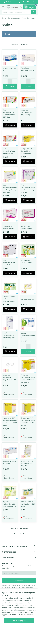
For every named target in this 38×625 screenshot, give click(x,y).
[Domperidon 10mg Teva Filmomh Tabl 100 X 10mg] (10, 100)
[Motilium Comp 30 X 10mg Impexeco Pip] (10, 491)
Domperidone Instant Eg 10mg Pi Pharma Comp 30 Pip (28, 379)
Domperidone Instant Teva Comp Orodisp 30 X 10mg (28, 189)
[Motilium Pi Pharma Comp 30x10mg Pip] (28, 286)
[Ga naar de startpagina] (12, 7)
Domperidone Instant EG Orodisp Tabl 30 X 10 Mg (10, 422)
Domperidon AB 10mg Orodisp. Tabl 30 (27, 114)
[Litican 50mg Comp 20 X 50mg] (10, 451)
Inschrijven (19, 580)
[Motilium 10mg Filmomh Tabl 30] (28, 250)
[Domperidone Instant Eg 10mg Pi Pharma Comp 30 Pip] (28, 365)
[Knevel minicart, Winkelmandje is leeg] (26, 7)
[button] (19, 34)
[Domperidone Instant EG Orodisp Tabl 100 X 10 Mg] (28, 408)
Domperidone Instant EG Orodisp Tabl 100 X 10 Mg (28, 422)
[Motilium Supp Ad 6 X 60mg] (28, 491)
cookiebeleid (28, 614)
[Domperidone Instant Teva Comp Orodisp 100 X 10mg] (10, 175)
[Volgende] (22, 533)
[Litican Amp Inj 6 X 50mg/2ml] (10, 250)
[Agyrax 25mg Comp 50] (28, 58)
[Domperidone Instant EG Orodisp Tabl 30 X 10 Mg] (10, 408)
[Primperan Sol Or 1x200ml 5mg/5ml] (10, 322)
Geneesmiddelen (14, 18)
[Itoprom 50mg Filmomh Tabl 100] (10, 213)
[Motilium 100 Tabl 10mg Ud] (28, 451)
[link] (15, 533)
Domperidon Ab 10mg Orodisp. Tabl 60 (9, 379)
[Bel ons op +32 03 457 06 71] (21, 7)
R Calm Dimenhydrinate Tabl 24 (28, 335)
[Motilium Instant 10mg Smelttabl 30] (10, 286)
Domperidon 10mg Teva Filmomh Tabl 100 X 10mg (9, 114)
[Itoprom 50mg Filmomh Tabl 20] (28, 213)
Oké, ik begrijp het (19, 620)
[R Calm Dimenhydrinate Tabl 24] (28, 322)
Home (4, 18)
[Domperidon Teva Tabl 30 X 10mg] (10, 138)
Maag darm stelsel (28, 18)
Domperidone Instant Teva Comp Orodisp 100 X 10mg (10, 189)
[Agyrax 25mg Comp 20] (10, 58)
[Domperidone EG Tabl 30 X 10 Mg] (28, 138)
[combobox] (16, 12)
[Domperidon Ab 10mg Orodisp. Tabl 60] (10, 365)
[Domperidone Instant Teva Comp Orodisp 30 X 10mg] (28, 175)
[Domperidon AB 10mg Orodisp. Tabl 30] (28, 100)
